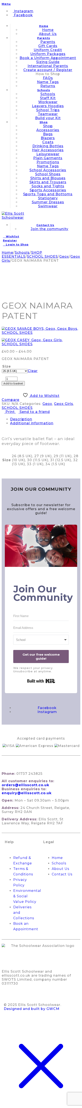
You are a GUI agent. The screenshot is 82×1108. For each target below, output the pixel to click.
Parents (43, 38)
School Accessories (47, 170)
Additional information (31, 423)
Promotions (48, 162)
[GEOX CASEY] (41, 342)
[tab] (45, 419)
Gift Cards (47, 46)
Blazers (48, 138)
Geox (64, 257)
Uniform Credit (48, 50)
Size (6, 366)
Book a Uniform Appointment (48, 58)
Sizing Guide (48, 62)
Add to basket (13, 383)
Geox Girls (63, 404)
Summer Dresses (48, 202)
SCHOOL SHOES (42, 257)
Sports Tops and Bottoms (48, 194)
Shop (44, 122)
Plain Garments (47, 158)
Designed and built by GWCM (32, 1009)
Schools (43, 90)
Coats (48, 142)
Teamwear (48, 114)
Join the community (49, 229)
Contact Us (45, 225)
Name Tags (48, 82)
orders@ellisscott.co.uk (25, 785)
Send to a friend (34, 412)
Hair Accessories (48, 150)
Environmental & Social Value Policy (27, 896)
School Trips (48, 110)
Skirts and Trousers (47, 182)
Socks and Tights (48, 186)
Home (43, 26)
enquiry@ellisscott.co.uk (27, 793)
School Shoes (48, 174)
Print (10, 412)
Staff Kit (48, 98)
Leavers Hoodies (48, 106)
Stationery (48, 198)
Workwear (48, 102)
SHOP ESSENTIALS (22, 255)
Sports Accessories (48, 190)
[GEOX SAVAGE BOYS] (41, 331)
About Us (48, 34)
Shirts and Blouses (48, 178)
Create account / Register (47, 70)
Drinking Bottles (47, 146)
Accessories (47, 130)
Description (21, 419)
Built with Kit (41, 681)
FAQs (48, 78)
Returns (47, 86)
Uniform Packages (48, 54)
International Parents (48, 66)
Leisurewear (48, 154)
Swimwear (48, 206)
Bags (48, 134)
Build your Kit (48, 118)
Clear (33, 371)
